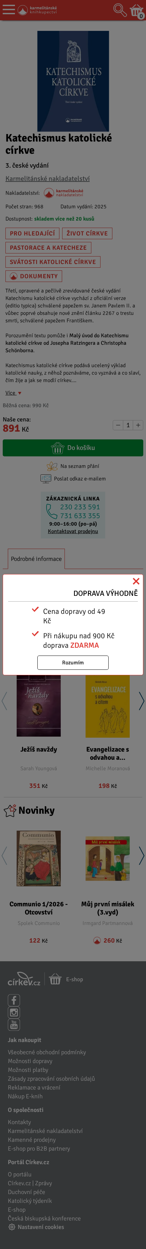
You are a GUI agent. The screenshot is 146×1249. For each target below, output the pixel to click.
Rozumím (73, 662)
